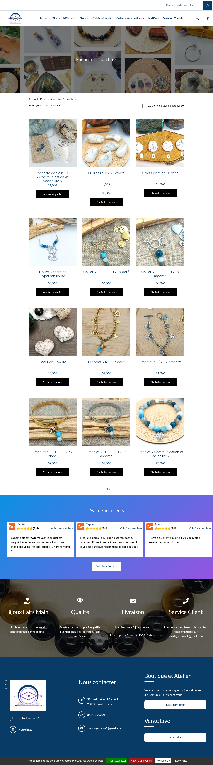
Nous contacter (175, 704)
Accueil (33, 99)
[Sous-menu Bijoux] (88, 18)
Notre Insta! (25, 729)
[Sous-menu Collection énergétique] (143, 18)
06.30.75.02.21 (96, 714)
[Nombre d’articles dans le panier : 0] (208, 18)
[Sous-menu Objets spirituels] (112, 18)
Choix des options (106, 201)
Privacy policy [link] (180, 760)
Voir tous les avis (106, 566)
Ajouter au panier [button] (52, 194)
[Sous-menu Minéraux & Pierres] (75, 18)
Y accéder (175, 737)
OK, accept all (118, 760)
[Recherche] (207, 5)
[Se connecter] (197, 18)
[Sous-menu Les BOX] (159, 18)
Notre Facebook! (28, 718)
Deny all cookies (142, 760)
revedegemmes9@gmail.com (105, 728)
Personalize (163, 760)
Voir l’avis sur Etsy (62, 528)
